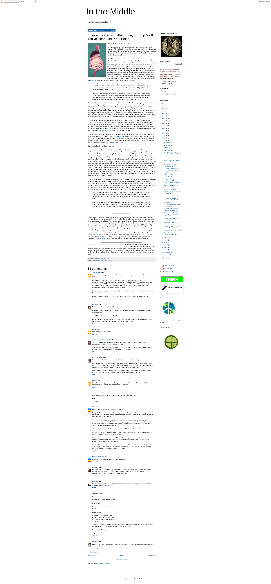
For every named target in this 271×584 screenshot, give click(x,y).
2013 (164, 125)
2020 (164, 108)
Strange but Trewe (124, 43)
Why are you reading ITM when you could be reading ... (172, 161)
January (166, 255)
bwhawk (94, 380)
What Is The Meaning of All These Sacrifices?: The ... (172, 209)
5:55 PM (94, 352)
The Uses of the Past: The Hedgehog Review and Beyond (171, 214)
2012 (164, 128)
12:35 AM (95, 401)
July (165, 240)
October (166, 147)
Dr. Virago (95, 481)
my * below (127, 107)
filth (102, 307)
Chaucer (110, 260)
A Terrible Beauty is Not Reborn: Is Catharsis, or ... (172, 167)
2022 (164, 103)
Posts (164, 91)
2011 (164, 130)
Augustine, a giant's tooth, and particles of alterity (172, 192)
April (165, 247)
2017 (164, 116)
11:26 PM (95, 548)
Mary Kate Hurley (97, 357)
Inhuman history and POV (171, 196)
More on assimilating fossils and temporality (171, 186)
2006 (164, 258)
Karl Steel (95, 304)
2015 (164, 120)
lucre (107, 307)
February (166, 252)
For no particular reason (170, 158)
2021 (164, 106)
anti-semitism (104, 260)
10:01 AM (95, 461)
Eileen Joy (95, 467)
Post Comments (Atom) (102, 563)
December (167, 142)
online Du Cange (93, 80)
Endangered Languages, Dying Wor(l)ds (171, 179)
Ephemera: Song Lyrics (170, 164)
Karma (94, 329)
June (165, 242)
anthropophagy (96, 260)
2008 (164, 138)
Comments (166, 94)
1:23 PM (94, 475)
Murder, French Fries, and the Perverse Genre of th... (172, 233)
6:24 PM (94, 375)
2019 (164, 111)
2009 (164, 135)
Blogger (143, 579)
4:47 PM (94, 299)
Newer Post (91, 555)
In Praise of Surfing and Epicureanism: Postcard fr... (172, 223)
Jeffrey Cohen (96, 272)
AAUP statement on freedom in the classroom (172, 205)
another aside (120, 136)
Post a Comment (95, 552)
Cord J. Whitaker (169, 266)
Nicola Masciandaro (127, 80)
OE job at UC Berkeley (170, 189)
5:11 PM (94, 323)
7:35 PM (94, 488)
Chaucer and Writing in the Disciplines (171, 219)
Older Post (152, 555)
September (167, 150)
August (166, 237)
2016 (164, 118)
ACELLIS (115, 97)
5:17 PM (94, 334)
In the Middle (110, 11)
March (166, 250)
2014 (164, 123)
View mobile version (122, 559)
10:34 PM (95, 536)
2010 (164, 133)
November (167, 145)
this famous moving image (107, 130)
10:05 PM (95, 387)
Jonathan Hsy (168, 268)
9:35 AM (94, 451)
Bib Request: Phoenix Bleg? (172, 183)
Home (122, 555)
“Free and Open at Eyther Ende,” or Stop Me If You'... (172, 199)
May (165, 245)
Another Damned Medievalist (101, 340)
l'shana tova (167, 202)
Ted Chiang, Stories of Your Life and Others (171, 175)
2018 (164, 113)
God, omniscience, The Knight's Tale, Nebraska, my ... (172, 154)
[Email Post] (109, 258)
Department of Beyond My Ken (172, 230)
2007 (164, 140)
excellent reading (101, 238)
